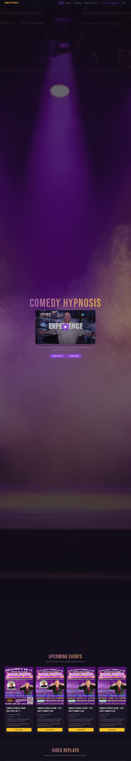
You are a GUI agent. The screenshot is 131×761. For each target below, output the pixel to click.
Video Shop (77, 3)
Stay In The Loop (91, 3)
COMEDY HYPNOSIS (12, 3)
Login (123, 3)
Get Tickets (19, 729)
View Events (57, 356)
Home (61, 3)
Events (68, 3)
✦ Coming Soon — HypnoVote (109, 3)
